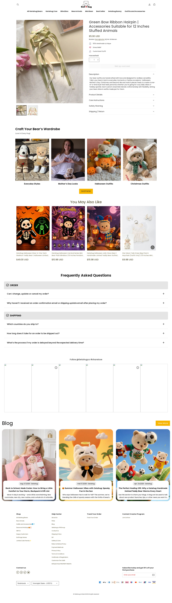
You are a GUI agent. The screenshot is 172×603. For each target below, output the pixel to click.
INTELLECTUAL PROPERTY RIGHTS (61, 564)
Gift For (18, 531)
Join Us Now (126, 517)
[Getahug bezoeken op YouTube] (28, 573)
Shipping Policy (56, 534)
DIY (53, 537)
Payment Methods (57, 547)
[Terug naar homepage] (86, 4)
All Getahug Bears (22, 517)
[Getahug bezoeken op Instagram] (21, 573)
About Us (54, 517)
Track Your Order (92, 517)
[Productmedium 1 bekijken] (21, 110)
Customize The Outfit (58, 560)
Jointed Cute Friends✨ (23, 541)
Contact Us (55, 531)
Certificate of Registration (60, 557)
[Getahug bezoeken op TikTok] (24, 573)
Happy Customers (22, 534)
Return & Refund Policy (59, 544)
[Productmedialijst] (49, 61)
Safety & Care (56, 541)
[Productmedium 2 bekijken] (33, 110)
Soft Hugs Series (21, 537)
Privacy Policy (56, 551)
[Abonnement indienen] (153, 575)
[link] (34, 11)
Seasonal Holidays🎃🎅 (24, 527)
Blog (53, 524)
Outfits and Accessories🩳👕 (25, 524)
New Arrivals (20, 521)
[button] (17, 4)
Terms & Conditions (58, 554)
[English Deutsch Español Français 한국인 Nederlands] (23, 583)
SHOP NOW (86, 191)
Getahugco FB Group (58, 527)
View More (163, 423)
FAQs (53, 521)
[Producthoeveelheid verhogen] (98, 60)
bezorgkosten (100, 39)
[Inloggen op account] (149, 4)
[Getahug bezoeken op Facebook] (17, 573)
